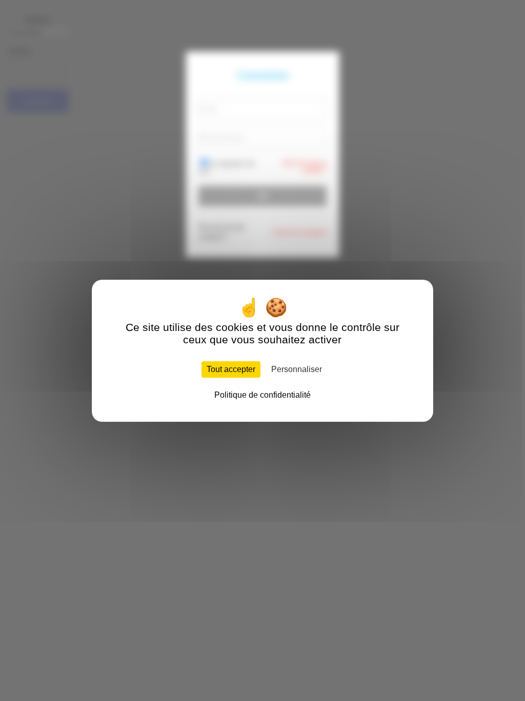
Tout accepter (231, 369)
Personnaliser (296, 369)
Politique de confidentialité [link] (262, 395)
